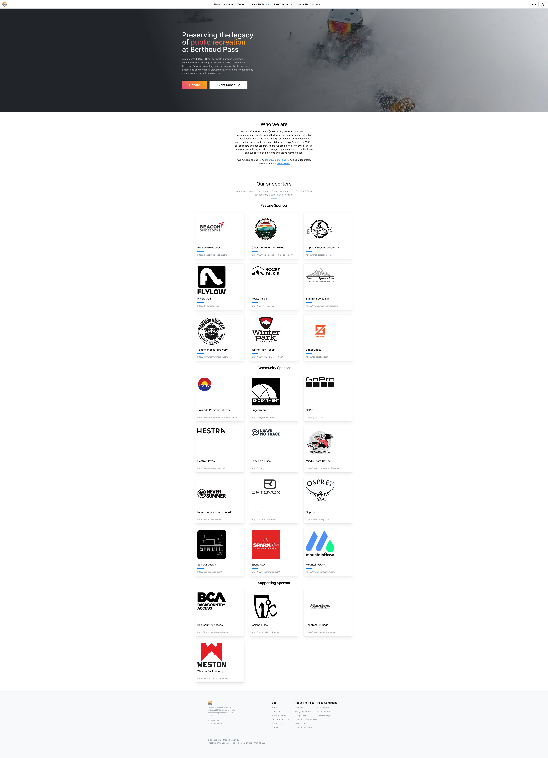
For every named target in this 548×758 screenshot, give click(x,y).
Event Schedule (279, 715)
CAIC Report (323, 707)
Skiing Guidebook (303, 711)
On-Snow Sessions (280, 719)
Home (217, 4)
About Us (228, 4)
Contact (316, 4)
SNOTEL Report (324, 715)
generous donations (275, 159)
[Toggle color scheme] (543, 4)
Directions (299, 707)
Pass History (300, 723)
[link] (194, 85)
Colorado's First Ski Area (306, 719)
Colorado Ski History (304, 727)
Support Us (302, 4)
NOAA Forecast (324, 711)
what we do (283, 163)
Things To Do (301, 715)
